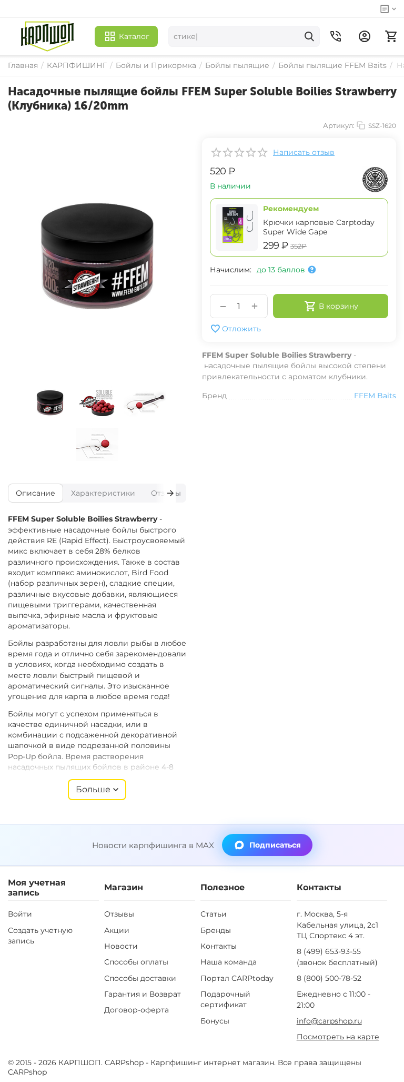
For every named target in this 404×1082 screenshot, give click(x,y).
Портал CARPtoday (237, 978)
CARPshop (27, 1072)
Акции (116, 930)
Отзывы (119, 914)
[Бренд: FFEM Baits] (375, 179)
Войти (20, 914)
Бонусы (214, 1021)
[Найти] (309, 36)
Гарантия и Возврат (142, 994)
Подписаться (275, 845)
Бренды (215, 930)
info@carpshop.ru (329, 1021)
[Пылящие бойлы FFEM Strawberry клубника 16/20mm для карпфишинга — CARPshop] (97, 257)
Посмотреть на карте (338, 1036)
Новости (121, 946)
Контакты (218, 946)
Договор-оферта (136, 1010)
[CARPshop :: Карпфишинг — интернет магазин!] (47, 36)
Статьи (213, 914)
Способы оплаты (136, 962)
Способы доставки (140, 978)
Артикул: (339, 125)
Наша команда (228, 962)
